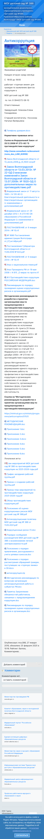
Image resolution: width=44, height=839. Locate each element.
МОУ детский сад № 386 (19, 3)
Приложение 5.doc (16, 448)
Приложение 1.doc (16, 429)
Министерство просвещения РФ (16, 697)
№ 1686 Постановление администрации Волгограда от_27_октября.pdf (18, 238)
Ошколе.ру (7, 29)
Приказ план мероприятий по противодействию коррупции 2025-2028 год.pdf (20, 493)
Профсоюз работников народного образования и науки (17, 795)
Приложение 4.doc (16, 444)
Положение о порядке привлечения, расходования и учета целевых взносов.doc (19, 551)
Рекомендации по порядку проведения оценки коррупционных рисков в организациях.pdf (21, 288)
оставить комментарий (14, 680)
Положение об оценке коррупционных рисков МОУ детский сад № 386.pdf (18, 511)
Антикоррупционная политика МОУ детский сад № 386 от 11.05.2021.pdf (20, 522)
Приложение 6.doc (16, 453)
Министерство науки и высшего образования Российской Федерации (22, 752)
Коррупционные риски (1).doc (21, 530)
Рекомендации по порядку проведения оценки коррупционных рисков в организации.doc (21, 608)
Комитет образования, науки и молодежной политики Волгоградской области (21, 710)
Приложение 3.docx (16, 439)
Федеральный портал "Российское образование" (17, 724)
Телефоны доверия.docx (18, 130)
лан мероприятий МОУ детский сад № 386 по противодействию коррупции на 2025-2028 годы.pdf (21, 466)
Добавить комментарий (14, 665)
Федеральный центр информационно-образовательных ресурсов (19, 780)
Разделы (9, 33)
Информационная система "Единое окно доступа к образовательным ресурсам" (20, 766)
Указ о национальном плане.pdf (22, 264)
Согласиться (22, 835)
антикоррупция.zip (16, 573)
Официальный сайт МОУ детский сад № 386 (21, 31)
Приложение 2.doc (16, 434)
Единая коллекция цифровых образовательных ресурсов (15, 738)
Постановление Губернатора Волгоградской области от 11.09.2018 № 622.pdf (19, 249)
